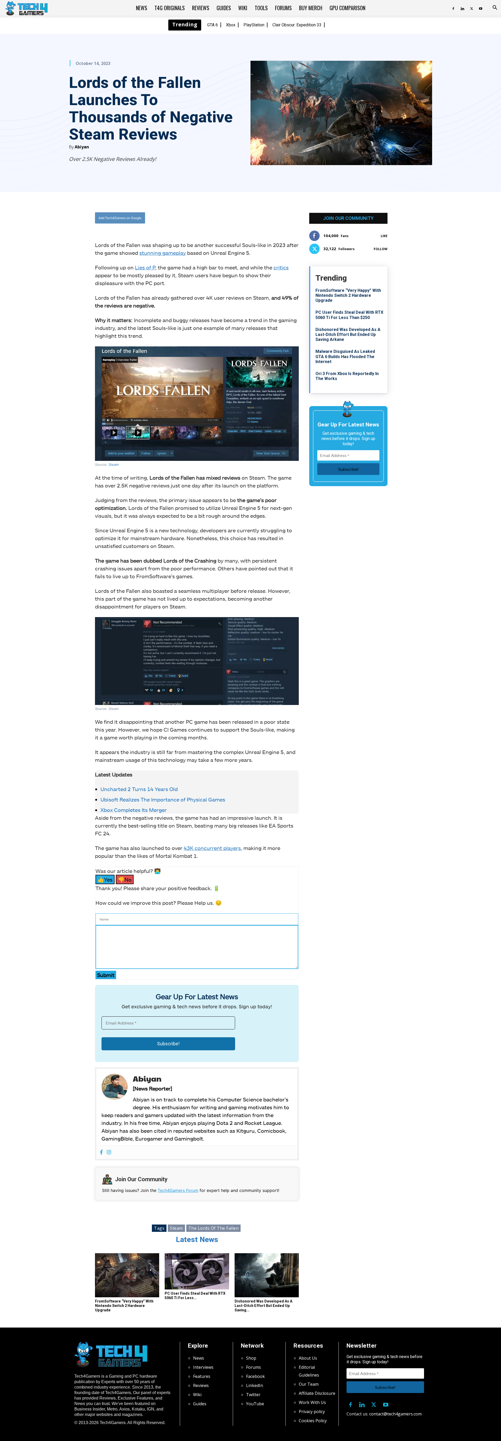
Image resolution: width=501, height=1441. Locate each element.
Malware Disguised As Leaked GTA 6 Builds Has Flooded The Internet (345, 356)
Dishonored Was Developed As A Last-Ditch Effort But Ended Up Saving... (263, 1305)
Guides (224, 8)
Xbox (230, 24)
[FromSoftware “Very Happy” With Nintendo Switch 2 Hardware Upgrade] (127, 1275)
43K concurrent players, (213, 848)
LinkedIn (254, 1385)
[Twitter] (471, 8)
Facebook (255, 1376)
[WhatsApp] (225, 218)
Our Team (309, 1384)
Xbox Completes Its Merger (133, 810)
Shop (251, 1358)
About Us (308, 1358)
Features (201, 1376)
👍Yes (105, 879)
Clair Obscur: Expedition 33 (296, 24)
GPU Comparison (347, 8)
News (141, 8)
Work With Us (312, 1402)
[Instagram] (108, 1152)
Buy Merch (310, 8)
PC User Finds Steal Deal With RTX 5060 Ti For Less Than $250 (349, 315)
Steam (113, 464)
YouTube (255, 1404)
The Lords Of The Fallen (213, 1228)
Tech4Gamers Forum (178, 1190)
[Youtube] (481, 8)
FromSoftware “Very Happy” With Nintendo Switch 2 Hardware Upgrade (124, 1305)
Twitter (253, 1394)
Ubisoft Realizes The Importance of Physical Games (162, 799)
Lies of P (145, 267)
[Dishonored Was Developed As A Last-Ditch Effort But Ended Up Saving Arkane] (267, 1275)
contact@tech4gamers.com (395, 1414)
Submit (106, 975)
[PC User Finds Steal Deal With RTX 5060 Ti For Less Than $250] (197, 1271)
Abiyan (82, 147)
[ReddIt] (237, 218)
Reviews (200, 8)
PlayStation (253, 24)
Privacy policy (312, 1411)
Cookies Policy (313, 1421)
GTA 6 (212, 24)
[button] (494, 8)
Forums (283, 8)
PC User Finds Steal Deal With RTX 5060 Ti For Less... (195, 1295)
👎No (125, 879)
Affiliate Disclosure (317, 1393)
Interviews (203, 1367)
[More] (249, 218)
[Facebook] (453, 8)
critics (281, 267)
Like (384, 236)
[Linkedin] (462, 8)
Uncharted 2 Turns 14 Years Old (139, 789)
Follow (380, 249)
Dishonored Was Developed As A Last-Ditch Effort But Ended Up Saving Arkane (347, 334)
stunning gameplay (162, 253)
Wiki (242, 8)
